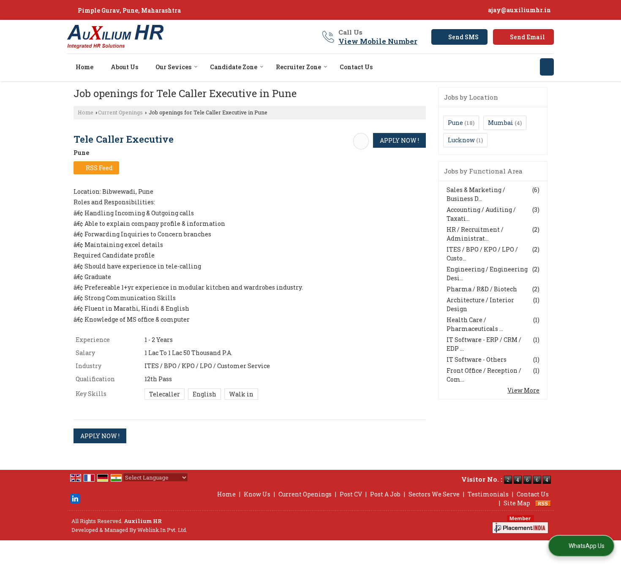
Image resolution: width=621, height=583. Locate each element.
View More (523, 390)
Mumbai (500, 123)
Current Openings (120, 112)
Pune (455, 123)
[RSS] (543, 503)
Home (84, 67)
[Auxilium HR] (115, 37)
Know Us (257, 494)
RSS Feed (98, 168)
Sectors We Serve (434, 494)
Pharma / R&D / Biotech (482, 289)
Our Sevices (173, 67)
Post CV (351, 494)
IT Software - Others (477, 359)
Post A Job (385, 494)
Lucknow (461, 140)
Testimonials (488, 494)
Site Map (517, 503)
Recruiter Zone (298, 67)
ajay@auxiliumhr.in (519, 10)
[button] (377, 41)
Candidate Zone (233, 67)
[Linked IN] (75, 498)
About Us (124, 67)
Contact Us (356, 67)
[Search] (547, 67)
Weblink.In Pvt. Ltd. (162, 529)
